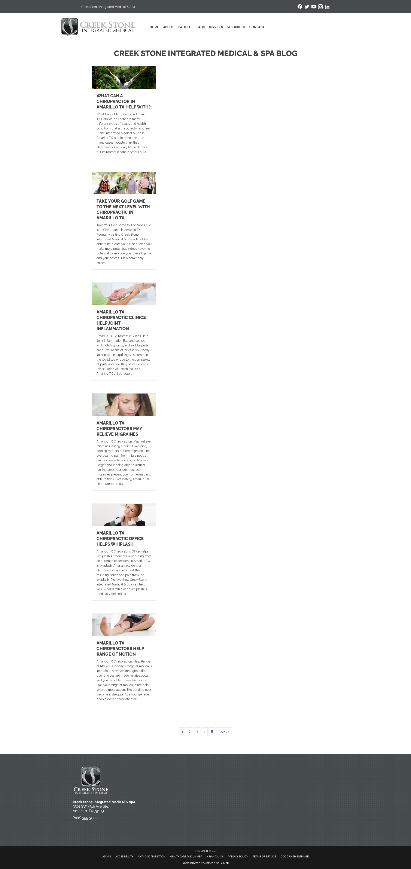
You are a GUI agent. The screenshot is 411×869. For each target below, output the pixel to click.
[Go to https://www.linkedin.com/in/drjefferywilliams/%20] (327, 7)
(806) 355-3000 (85, 818)
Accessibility (124, 856)
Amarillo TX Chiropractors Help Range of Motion (120, 648)
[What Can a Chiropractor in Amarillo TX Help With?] (124, 77)
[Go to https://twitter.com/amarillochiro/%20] (306, 7)
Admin (106, 856)
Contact (257, 27)
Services (216, 27)
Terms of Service (264, 856)
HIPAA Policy (215, 856)
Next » (224, 731)
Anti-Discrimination (151, 856)
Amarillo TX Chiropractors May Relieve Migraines (119, 428)
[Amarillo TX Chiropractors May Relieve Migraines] (124, 404)
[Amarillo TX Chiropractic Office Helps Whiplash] (124, 514)
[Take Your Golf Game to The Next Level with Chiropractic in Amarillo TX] (124, 182)
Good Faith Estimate (295, 856)
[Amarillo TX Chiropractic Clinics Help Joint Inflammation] (124, 293)
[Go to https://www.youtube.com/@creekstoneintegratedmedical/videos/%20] (313, 7)
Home (154, 27)
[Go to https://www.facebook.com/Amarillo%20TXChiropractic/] (300, 7)
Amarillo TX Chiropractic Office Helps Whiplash (120, 538)
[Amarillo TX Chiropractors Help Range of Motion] (124, 624)
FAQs (201, 27)
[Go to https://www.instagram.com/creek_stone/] (320, 7)
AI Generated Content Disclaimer (205, 863)
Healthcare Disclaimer (186, 856)
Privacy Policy (238, 856)
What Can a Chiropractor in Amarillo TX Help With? (124, 101)
